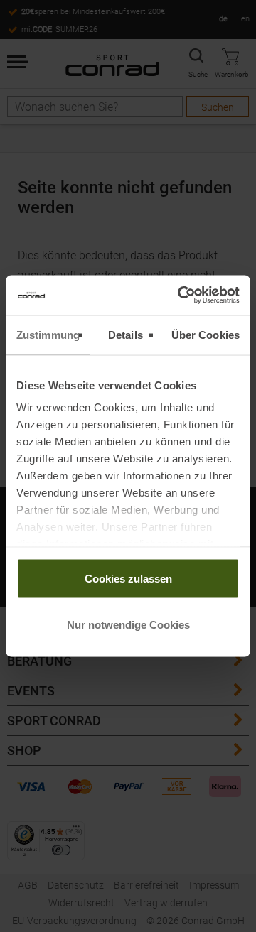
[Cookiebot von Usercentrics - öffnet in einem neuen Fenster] (181, 295)
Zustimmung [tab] (48, 334)
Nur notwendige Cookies (128, 625)
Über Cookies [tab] (205, 334)
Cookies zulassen (128, 578)
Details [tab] (125, 334)
